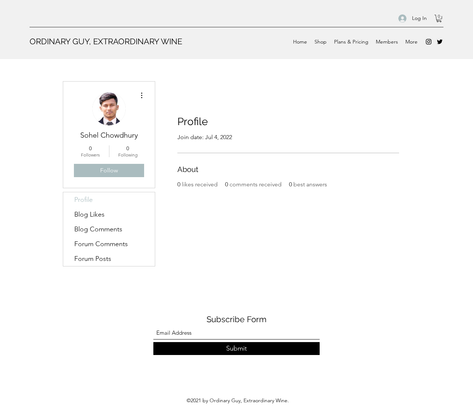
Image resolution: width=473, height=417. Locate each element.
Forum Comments (101, 244)
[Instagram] (428, 41)
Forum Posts (92, 259)
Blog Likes (89, 214)
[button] (439, 18)
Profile (83, 200)
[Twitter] (439, 41)
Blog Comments (98, 229)
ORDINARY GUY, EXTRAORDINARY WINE (106, 41)
